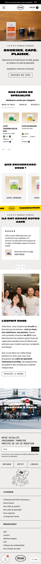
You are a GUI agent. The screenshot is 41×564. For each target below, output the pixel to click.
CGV (5, 542)
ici (35, 2)
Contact (6, 535)
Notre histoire (8, 503)
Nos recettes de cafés (11, 549)
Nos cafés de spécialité (12, 510)
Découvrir (20, 413)
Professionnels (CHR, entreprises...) (16, 500)
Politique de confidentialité (13, 545)
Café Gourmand (29, 126)
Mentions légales (10, 539)
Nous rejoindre (9, 513)
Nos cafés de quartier (11, 506)
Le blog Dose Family (11, 516)
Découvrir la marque (13, 374)
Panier (33, 7)
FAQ (5, 532)
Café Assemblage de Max (10, 128)
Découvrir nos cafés (20, 75)
